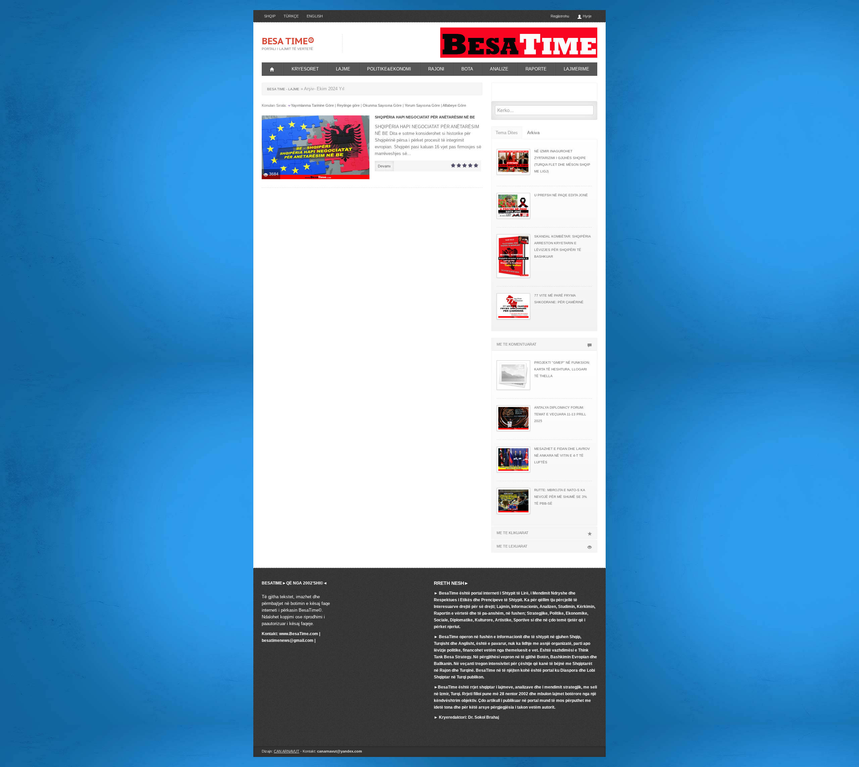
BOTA (467, 68)
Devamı (384, 166)
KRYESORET (305, 68)
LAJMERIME (576, 68)
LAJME (343, 68)
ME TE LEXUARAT (512, 546)
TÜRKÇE (291, 16)
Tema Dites (507, 132)
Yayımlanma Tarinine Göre (312, 105)
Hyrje (587, 16)
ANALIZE (499, 68)
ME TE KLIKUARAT (512, 533)
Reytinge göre (348, 105)
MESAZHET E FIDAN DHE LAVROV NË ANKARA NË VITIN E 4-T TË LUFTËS (562, 455)
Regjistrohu (560, 16)
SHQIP (269, 16)
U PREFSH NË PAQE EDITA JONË (561, 195)
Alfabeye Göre (454, 105)
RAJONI (436, 68)
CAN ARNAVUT (286, 751)
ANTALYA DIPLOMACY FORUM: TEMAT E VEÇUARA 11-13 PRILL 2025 (560, 414)
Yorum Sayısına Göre (422, 105)
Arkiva (533, 132)
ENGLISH (315, 16)
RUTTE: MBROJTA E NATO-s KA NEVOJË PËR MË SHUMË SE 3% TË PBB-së (560, 496)
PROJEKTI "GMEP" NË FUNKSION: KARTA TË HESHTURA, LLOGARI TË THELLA (562, 369)
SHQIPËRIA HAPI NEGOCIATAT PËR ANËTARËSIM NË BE (425, 117)
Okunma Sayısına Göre (382, 105)
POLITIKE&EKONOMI (389, 68)
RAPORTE (536, 68)
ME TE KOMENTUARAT (517, 344)
